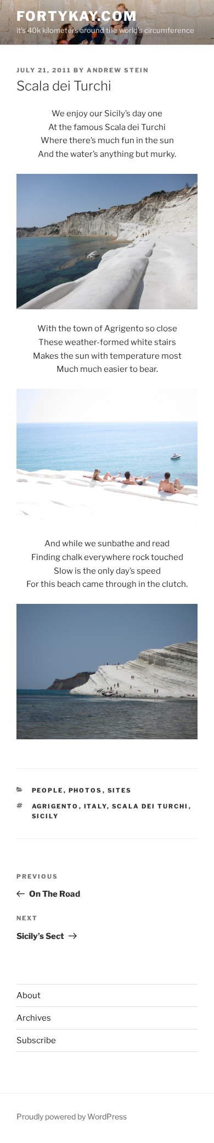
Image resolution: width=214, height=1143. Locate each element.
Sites (120, 790)
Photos (86, 790)
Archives (33, 1018)
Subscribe (36, 1040)
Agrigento (55, 806)
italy (95, 806)
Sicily (45, 816)
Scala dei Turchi (150, 806)
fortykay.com (76, 16)
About (28, 995)
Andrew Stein (118, 70)
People (48, 790)
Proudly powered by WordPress (71, 1116)
